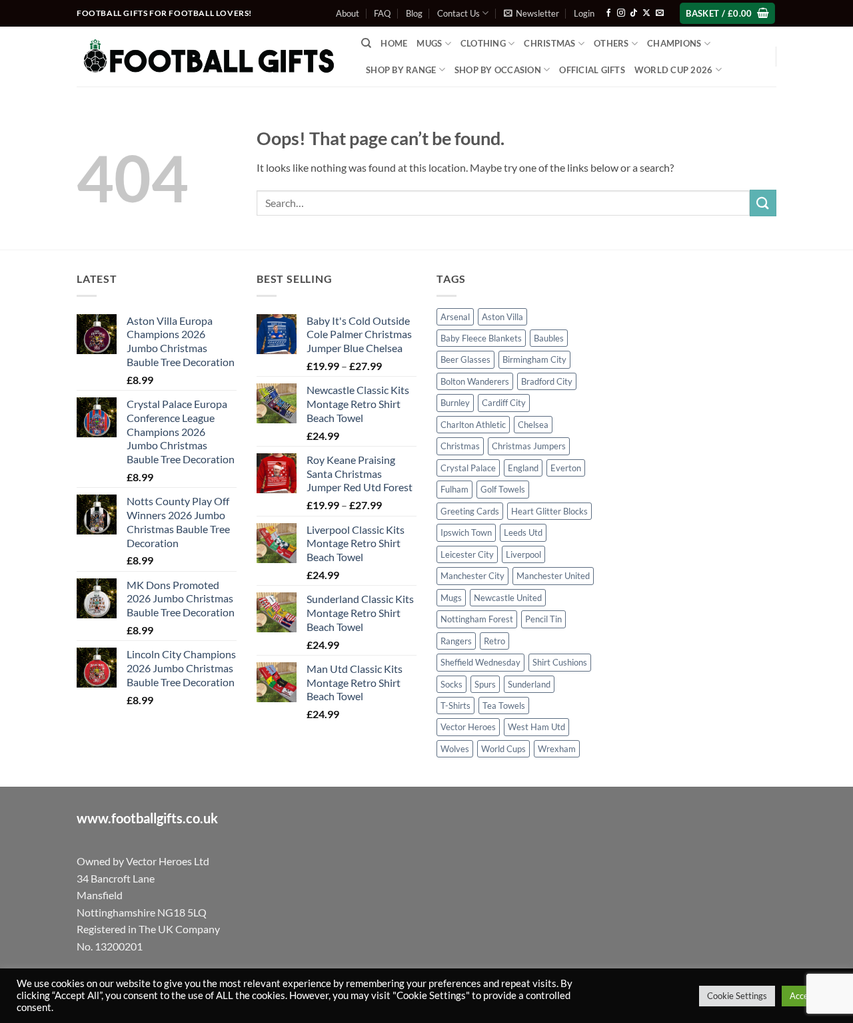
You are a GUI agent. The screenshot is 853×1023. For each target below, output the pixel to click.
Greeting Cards (469, 511)
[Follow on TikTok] (634, 13)
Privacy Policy (595, 994)
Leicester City (467, 554)
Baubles (549, 338)
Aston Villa (502, 316)
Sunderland (529, 684)
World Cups (503, 748)
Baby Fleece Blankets (481, 338)
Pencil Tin (543, 619)
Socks (451, 684)
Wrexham (557, 748)
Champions (674, 43)
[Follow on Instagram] (621, 13)
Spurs (485, 684)
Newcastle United (508, 597)
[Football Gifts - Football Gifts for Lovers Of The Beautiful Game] (209, 56)
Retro (494, 641)
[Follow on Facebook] (608, 13)
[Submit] (763, 203)
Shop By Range (401, 70)
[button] (531, 13)
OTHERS (611, 43)
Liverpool (523, 554)
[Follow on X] (646, 13)
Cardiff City (504, 402)
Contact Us (458, 13)
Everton (565, 468)
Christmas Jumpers (529, 446)
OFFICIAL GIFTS (592, 70)
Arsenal (455, 316)
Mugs (429, 43)
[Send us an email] (660, 13)
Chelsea (533, 424)
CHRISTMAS (549, 43)
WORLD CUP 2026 (673, 70)
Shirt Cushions (559, 662)
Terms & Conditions (523, 994)
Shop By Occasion (497, 70)
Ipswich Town (466, 532)
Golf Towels (502, 489)
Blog (414, 13)
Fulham (454, 489)
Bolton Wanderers (474, 381)
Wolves (454, 748)
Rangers (456, 641)
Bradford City (546, 381)
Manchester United (553, 575)
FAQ (382, 13)
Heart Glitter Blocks (549, 511)
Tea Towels (503, 705)
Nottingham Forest (476, 619)
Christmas (460, 446)
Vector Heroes (468, 726)
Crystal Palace (468, 468)
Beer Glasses (465, 359)
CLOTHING (483, 43)
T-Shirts (455, 705)
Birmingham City (534, 359)
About (347, 13)
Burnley (455, 402)
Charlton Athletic (473, 424)
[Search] (366, 43)
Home (394, 43)
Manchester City (472, 575)
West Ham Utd (536, 726)
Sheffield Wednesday (480, 662)
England (523, 468)
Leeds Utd (523, 532)
